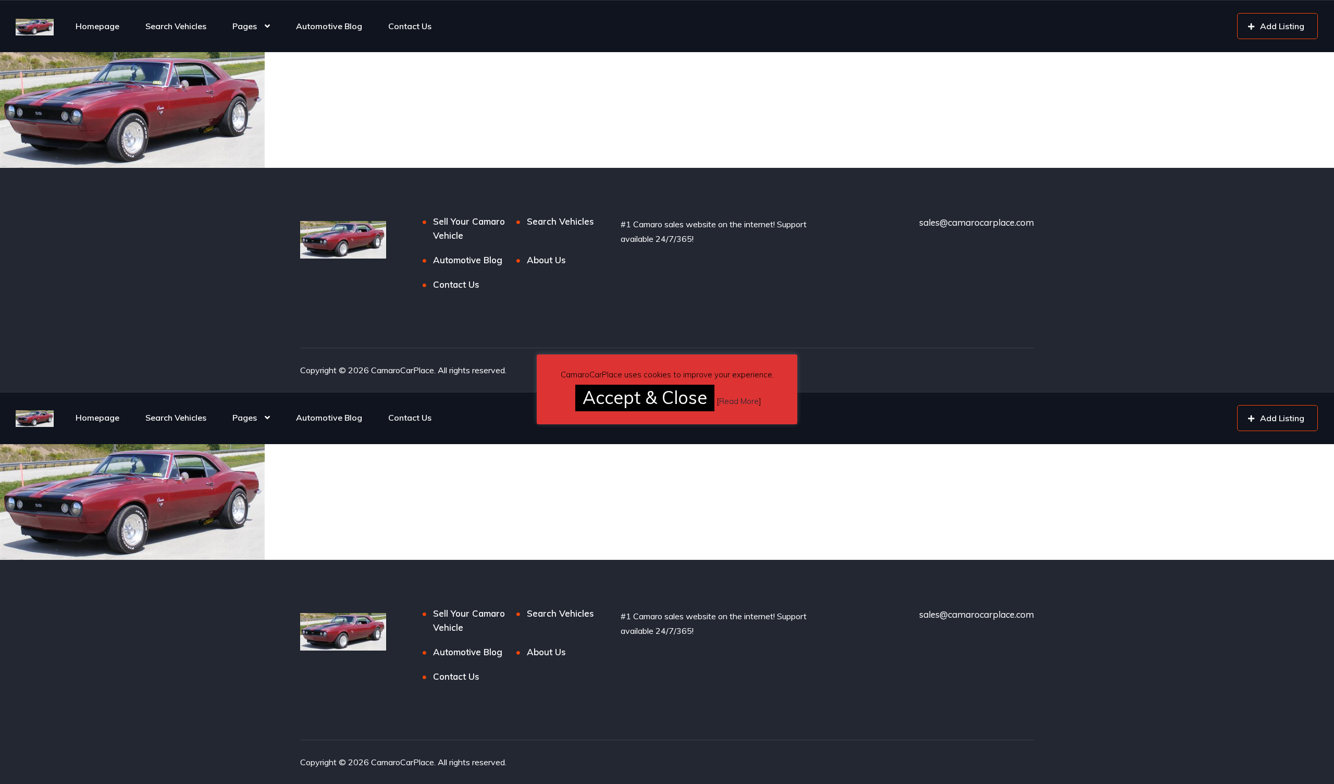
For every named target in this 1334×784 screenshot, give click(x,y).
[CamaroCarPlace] (35, 26)
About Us (546, 259)
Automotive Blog (329, 26)
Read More (739, 401)
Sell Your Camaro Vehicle (469, 228)
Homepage (97, 26)
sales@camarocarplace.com (976, 222)
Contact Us (409, 26)
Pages (244, 26)
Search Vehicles (175, 26)
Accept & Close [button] (645, 397)
